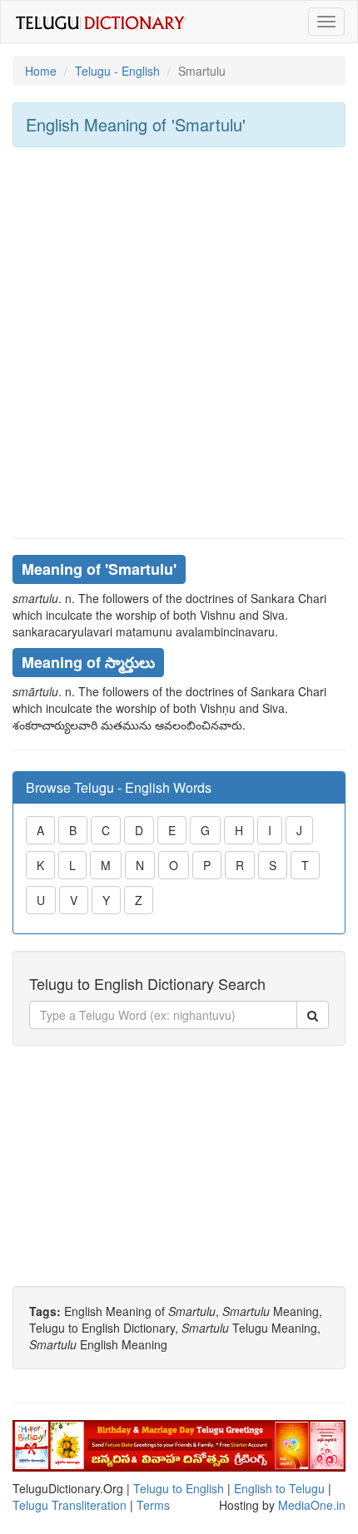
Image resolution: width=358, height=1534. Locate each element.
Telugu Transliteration (69, 1505)
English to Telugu (279, 1488)
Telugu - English (117, 70)
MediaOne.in (312, 1505)
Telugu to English (178, 1488)
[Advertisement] (179, 343)
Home (41, 70)
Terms (153, 1505)
